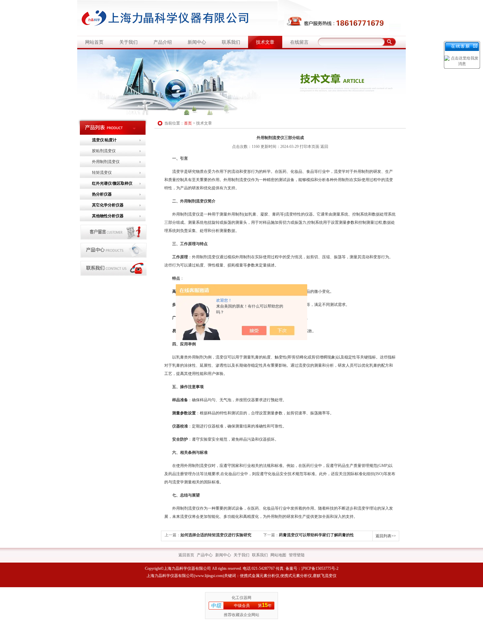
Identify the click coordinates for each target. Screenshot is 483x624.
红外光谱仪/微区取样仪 (112, 183)
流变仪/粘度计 (104, 140)
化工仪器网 (241, 597)
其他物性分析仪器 (108, 216)
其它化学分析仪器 (108, 205)
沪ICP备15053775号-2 (319, 568)
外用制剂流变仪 (106, 161)
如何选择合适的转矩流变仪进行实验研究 (215, 535)
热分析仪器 (102, 194)
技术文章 (265, 42)
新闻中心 (197, 42)
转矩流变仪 (102, 172)
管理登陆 (297, 555)
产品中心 (205, 555)
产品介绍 (162, 42)
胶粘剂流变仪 (104, 151)
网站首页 (94, 42)
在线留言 (299, 42)
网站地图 (278, 555)
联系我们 (231, 42)
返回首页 (186, 555)
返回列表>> (386, 536)
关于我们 (128, 42)
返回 (324, 146)
